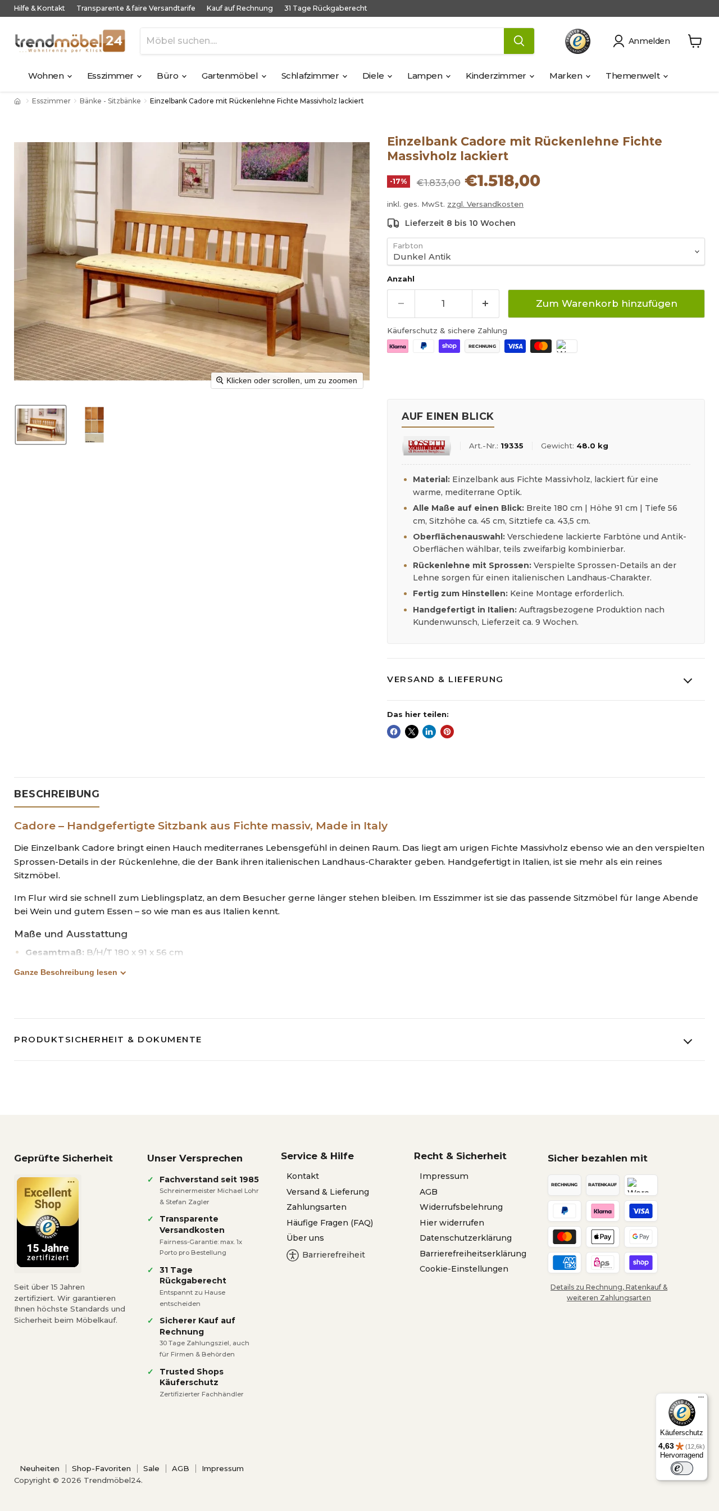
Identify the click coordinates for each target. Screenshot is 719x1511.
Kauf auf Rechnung (240, 8)
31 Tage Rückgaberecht (325, 8)
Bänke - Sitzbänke (110, 101)
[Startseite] (18, 101)
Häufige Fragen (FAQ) (329, 1223)
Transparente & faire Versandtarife (135, 8)
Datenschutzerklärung (466, 1238)
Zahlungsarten (316, 1207)
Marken (566, 75)
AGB (429, 1192)
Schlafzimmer (311, 75)
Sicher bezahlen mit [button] (598, 1158)
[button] (643, 41)
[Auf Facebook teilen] (394, 731)
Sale (151, 1468)
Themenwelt (634, 75)
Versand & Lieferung (445, 679)
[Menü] (701, 1399)
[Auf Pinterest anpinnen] (447, 731)
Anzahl (401, 279)
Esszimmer (111, 75)
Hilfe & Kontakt (39, 8)
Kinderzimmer (497, 75)
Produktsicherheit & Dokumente (108, 1039)
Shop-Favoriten (101, 1468)
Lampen (425, 75)
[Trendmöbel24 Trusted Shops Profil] (577, 41)
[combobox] (322, 41)
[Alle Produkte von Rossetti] (427, 446)
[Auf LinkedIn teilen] (429, 731)
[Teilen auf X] (411, 731)
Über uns (305, 1238)
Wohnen (47, 75)
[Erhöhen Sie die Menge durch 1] (486, 303)
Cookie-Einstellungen (464, 1269)
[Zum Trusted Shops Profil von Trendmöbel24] (48, 1222)
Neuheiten (40, 1468)
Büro (168, 75)
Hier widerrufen (452, 1223)
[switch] (682, 1468)
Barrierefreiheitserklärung (473, 1254)
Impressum (444, 1176)
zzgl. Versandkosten (485, 203)
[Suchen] (519, 41)
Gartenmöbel (231, 75)
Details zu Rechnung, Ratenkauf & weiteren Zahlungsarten (608, 1292)
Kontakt (302, 1176)
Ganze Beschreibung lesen (65, 972)
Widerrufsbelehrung (461, 1207)
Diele (374, 75)
